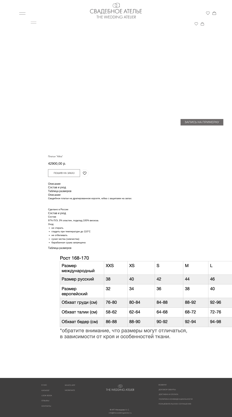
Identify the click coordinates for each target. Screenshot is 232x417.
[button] (64, 173)
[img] (208, 13)
